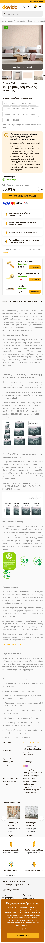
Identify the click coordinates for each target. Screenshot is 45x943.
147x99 (13, 103)
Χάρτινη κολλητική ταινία (28, 274)
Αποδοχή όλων (22, 935)
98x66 (6, 103)
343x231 (16, 114)
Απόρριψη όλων (22, 929)
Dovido (5, 252)
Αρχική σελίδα (7, 21)
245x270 (25, 109)
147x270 (23, 103)
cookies (23, 920)
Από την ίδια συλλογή (11, 803)
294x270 (7, 114)
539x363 (16, 120)
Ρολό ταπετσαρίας (25, 261)
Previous (3, 818)
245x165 (16, 109)
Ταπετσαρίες (20, 21)
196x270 (7, 109)
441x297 (34, 114)
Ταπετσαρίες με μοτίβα (31, 742)
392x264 (25, 114)
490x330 (7, 120)
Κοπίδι (21, 286)
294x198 (34, 109)
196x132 (32, 103)
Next (39, 47)
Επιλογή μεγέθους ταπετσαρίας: (17, 98)
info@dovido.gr (12, 890)
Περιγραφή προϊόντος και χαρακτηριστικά (19, 301)
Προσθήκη (35, 267)
